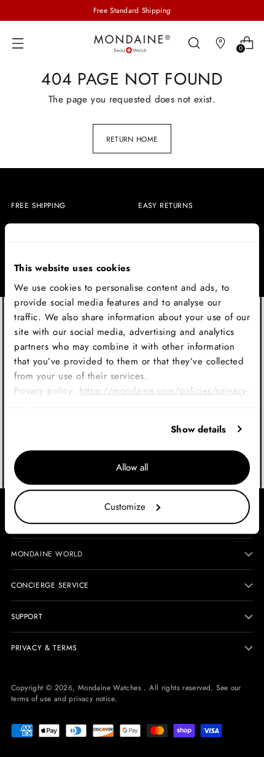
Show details (198, 429)
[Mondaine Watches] (132, 43)
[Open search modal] (193, 42)
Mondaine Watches (111, 687)
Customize (125, 506)
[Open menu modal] (17, 42)
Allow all (132, 467)
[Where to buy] (220, 42)
